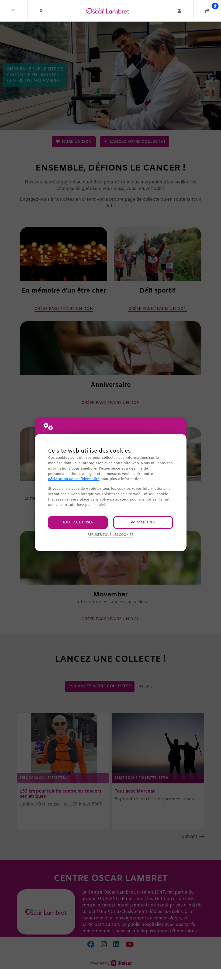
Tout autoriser (78, 522)
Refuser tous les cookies (110, 535)
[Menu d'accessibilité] (215, 6)
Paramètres (143, 522)
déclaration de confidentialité (73, 479)
